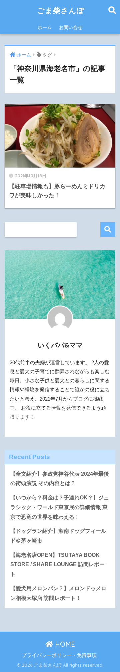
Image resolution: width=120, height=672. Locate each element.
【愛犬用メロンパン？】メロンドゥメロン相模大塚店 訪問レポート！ (58, 593)
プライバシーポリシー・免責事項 (59, 655)
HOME (64, 644)
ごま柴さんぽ (61, 10)
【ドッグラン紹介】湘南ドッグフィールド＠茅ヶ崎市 (58, 535)
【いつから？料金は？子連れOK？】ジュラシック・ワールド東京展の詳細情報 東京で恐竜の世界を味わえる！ (59, 507)
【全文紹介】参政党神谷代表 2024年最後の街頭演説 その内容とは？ (59, 478)
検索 (107, 229)
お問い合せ (70, 27)
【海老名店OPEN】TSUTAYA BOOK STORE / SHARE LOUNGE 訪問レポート (57, 564)
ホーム (45, 27)
